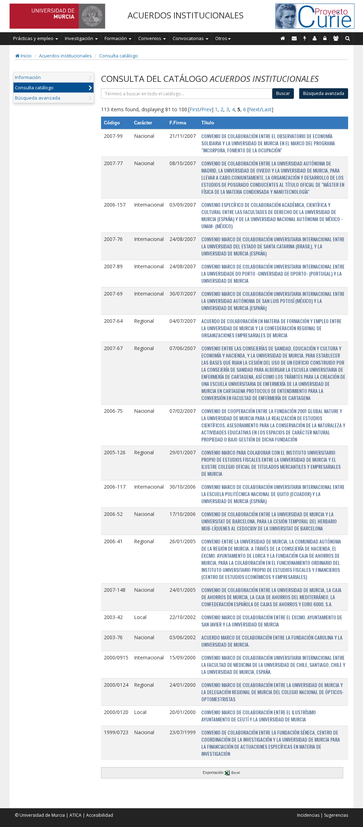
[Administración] (325, 38)
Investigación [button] (79, 38)
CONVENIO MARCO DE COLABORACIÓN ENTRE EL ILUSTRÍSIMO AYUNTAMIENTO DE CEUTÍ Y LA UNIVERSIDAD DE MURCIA (258, 715)
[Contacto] (294, 38)
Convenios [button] (150, 38)
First (195, 109)
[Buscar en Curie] (347, 38)
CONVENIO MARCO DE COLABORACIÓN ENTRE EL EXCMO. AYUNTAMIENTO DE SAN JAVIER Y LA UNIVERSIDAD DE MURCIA (271, 620)
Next (254, 109)
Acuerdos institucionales (65, 55)
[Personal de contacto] (314, 38)
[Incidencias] (304, 38)
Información (28, 77)
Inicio (25, 55)
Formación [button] (116, 38)
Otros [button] (221, 38)
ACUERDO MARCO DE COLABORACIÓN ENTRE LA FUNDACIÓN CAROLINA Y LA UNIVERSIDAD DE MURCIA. (271, 641)
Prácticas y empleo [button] (34, 38)
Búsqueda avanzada (37, 98)
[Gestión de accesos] (336, 38)
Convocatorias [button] (189, 38)
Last (267, 109)
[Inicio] (283, 38)
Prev (206, 109)
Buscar (283, 93)
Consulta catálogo (118, 55)
